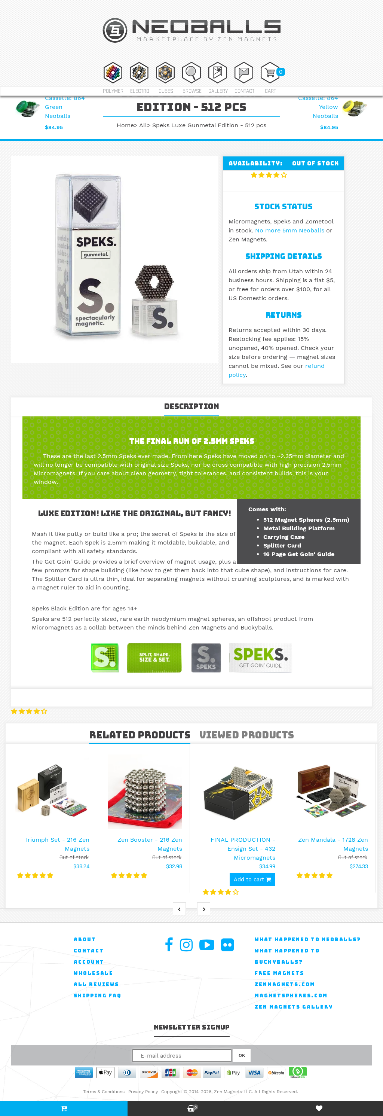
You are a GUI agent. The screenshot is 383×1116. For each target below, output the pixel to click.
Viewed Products (246, 735)
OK (242, 1055)
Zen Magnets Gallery (294, 1006)
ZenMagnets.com (285, 984)
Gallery (218, 91)
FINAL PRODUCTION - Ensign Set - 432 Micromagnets (243, 848)
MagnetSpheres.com (291, 995)
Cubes (166, 91)
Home (125, 125)
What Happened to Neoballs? (308, 939)
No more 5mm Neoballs (289, 230)
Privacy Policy (143, 1091)
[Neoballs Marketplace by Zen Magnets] (191, 44)
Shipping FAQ (98, 995)
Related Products (139, 735)
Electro (139, 91)
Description (191, 406)
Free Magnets (279, 973)
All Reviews (96, 984)
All (143, 125)
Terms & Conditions (104, 1091)
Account (89, 962)
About (85, 939)
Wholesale (93, 973)
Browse (192, 91)
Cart (270, 91)
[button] (270, 175)
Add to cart (250, 879)
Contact (244, 91)
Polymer (113, 91)
